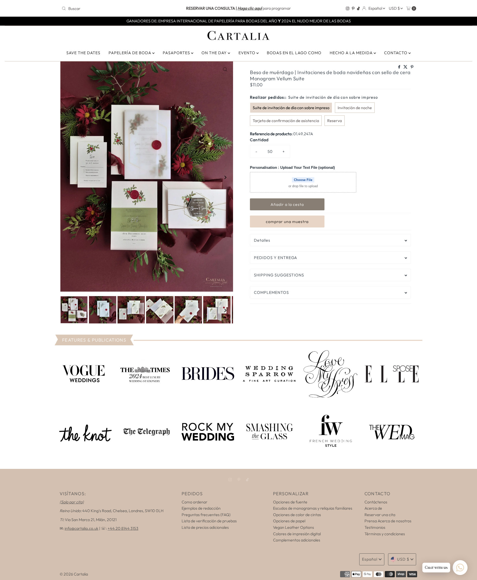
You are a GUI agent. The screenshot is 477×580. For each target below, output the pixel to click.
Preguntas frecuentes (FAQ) (206, 514)
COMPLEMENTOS (271, 292)
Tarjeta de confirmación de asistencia (286, 120)
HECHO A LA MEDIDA (352, 52)
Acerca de (373, 508)
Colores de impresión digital (297, 533)
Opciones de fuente (290, 501)
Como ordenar (194, 501)
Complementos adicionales (296, 539)
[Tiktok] (358, 8)
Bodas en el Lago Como (294, 52)
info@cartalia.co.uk (81, 528)
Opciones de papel (289, 520)
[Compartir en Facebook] (399, 67)
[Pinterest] (353, 8)
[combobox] (118, 8)
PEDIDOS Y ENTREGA (275, 257)
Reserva (334, 120)
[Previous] (68, 177)
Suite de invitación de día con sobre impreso (291, 107)
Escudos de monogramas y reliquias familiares (312, 508)
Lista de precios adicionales (205, 527)
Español (375, 8)
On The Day (214, 52)
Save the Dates (83, 52)
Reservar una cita (379, 514)
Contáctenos (375, 501)
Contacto (396, 52)
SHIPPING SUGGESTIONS (279, 274)
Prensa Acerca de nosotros (387, 520)
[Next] (225, 177)
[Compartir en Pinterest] (412, 67)
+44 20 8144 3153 (123, 528)
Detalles (262, 240)
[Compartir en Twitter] (405, 67)
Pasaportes (177, 52)
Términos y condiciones (384, 533)
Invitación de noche (355, 107)
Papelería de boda (130, 52)
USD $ (394, 8)
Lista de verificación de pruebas (209, 520)
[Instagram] (347, 8)
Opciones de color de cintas (297, 514)
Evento (247, 52)
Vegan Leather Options (293, 527)
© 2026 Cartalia (74, 574)
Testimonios (374, 527)
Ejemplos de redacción (201, 508)
